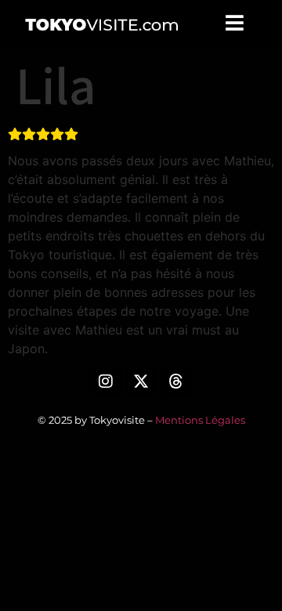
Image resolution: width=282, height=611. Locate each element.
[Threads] (176, 381)
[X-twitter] (141, 381)
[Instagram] (105, 381)
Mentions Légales (200, 420)
